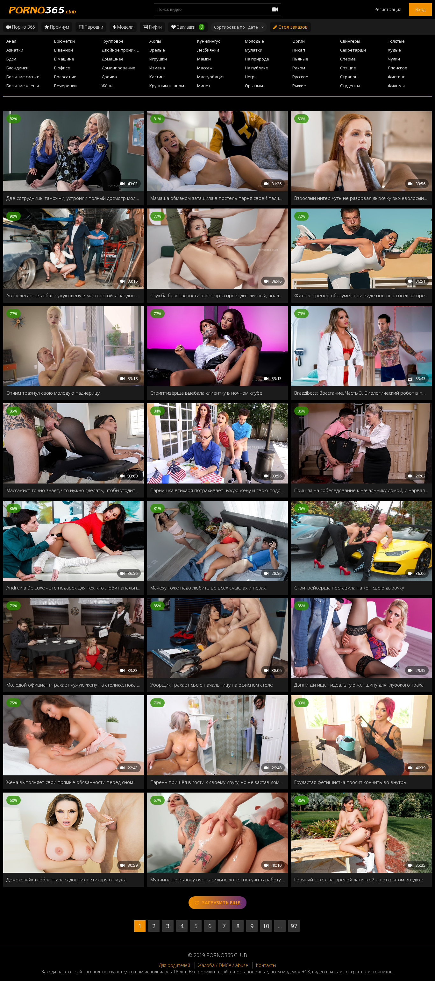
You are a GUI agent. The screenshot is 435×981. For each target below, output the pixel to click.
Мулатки (253, 50)
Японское (397, 68)
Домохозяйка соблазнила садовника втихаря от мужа (66, 879)
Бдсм (11, 59)
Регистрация (387, 9)
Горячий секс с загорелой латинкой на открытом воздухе (358, 879)
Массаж (204, 68)
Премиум (59, 27)
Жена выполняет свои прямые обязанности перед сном (69, 782)
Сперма (348, 59)
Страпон (349, 77)
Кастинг (157, 77)
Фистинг (396, 77)
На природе (257, 59)
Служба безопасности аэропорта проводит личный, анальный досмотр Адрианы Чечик (217, 295)
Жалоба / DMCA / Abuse (223, 965)
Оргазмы (254, 85)
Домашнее (113, 59)
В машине (64, 59)
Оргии (298, 41)
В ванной (63, 50)
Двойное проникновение (124, 50)
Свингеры (350, 41)
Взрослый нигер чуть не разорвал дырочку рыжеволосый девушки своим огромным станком (361, 198)
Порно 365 (23, 27)
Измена (157, 68)
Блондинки (17, 68)
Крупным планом (166, 85)
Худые (394, 50)
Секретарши (353, 50)
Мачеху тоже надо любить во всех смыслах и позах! (208, 587)
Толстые (396, 41)
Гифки (155, 27)
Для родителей (174, 965)
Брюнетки (64, 41)
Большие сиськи (22, 77)
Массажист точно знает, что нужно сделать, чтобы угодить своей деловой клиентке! (73, 490)
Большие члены (22, 85)
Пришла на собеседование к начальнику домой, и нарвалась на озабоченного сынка (361, 490)
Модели (124, 27)
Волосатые (65, 77)
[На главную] (41, 9)
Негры (251, 77)
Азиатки (14, 50)
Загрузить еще (221, 903)
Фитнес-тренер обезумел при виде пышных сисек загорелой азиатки (361, 295)
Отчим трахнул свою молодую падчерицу (53, 393)
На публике (256, 68)
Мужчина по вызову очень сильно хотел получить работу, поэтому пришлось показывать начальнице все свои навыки (217, 879)
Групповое (113, 41)
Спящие (348, 68)
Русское (300, 77)
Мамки (204, 59)
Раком (298, 68)
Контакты (266, 965)
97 (294, 926)
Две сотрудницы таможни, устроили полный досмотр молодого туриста (73, 198)
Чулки (394, 59)
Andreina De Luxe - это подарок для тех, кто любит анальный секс (73, 587)
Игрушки (158, 59)
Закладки (189, 27)
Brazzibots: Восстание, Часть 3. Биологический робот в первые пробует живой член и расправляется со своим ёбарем (361, 393)
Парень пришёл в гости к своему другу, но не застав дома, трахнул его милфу (217, 782)
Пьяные (300, 59)
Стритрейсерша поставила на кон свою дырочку (349, 587)
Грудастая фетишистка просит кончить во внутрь (350, 782)
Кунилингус (208, 41)
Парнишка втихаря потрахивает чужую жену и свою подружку (217, 490)
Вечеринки (65, 85)
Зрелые (157, 50)
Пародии (93, 27)
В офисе (62, 68)
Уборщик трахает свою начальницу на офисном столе (211, 684)
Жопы (155, 41)
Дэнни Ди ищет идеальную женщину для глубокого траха (359, 684)
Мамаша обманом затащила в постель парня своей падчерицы (217, 198)
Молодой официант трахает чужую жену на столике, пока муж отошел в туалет (73, 684)
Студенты (350, 85)
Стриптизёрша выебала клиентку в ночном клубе (206, 393)
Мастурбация (211, 77)
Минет (203, 85)
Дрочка (109, 77)
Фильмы (396, 85)
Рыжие (299, 85)
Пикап (298, 50)
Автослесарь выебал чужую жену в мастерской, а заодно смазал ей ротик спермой (73, 295)
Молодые (254, 41)
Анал (11, 41)
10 (266, 926)
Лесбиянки (208, 50)
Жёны (107, 85)
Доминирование (118, 68)
